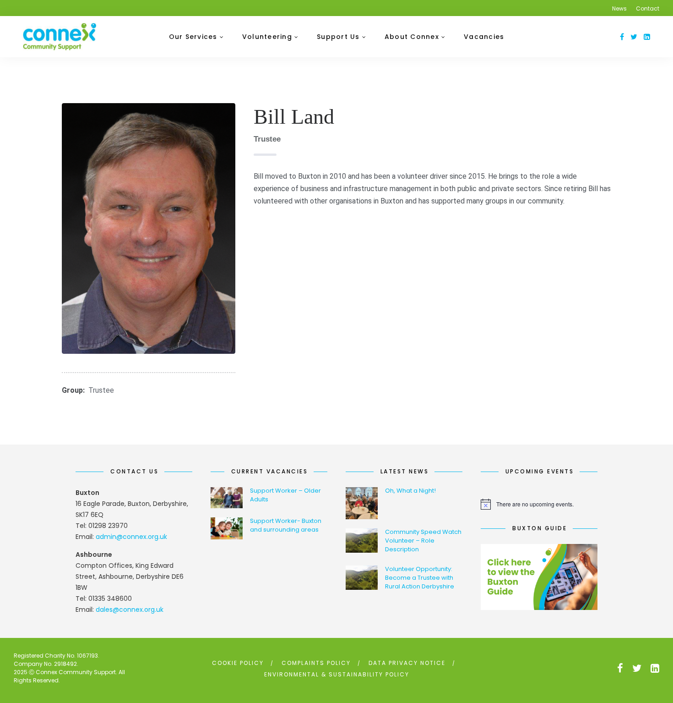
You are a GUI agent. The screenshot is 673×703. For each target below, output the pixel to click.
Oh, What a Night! (410, 490)
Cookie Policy (238, 663)
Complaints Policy (316, 663)
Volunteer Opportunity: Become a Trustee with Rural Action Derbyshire (419, 578)
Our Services (193, 36)
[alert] (539, 504)
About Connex (412, 36)
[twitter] (633, 37)
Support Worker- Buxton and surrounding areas (285, 525)
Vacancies (484, 36)
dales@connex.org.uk (129, 609)
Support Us (338, 36)
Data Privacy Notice (407, 663)
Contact (647, 8)
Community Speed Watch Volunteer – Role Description (423, 540)
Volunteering (267, 36)
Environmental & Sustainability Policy (336, 674)
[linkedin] (647, 37)
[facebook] (622, 37)
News (619, 8)
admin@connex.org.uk (131, 536)
